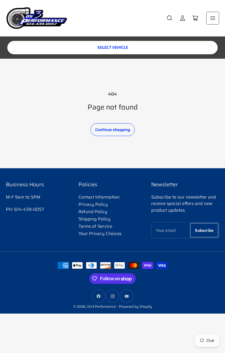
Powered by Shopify (135, 306)
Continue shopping (112, 129)
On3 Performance (101, 306)
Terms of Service (95, 226)
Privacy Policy (93, 204)
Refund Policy (93, 211)
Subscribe (204, 230)
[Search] (169, 18)
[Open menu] (212, 18)
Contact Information (99, 197)
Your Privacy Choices (100, 233)
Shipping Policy (94, 218)
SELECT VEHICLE (112, 47)
